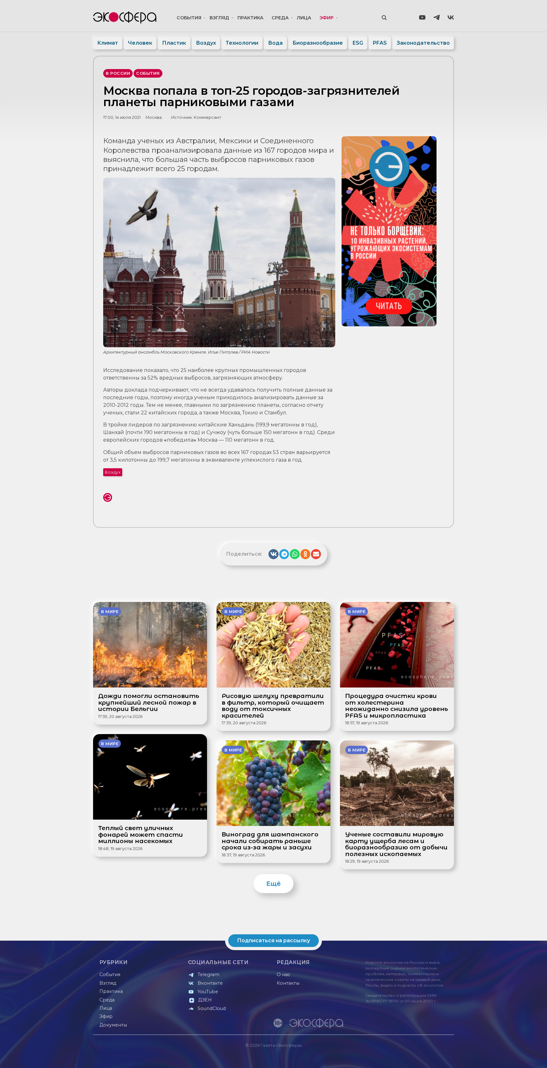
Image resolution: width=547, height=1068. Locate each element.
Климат (107, 43)
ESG (358, 43)
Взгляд (219, 18)
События (189, 18)
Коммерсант (207, 117)
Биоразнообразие (317, 43)
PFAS (380, 43)
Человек (140, 43)
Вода (275, 43)
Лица (304, 18)
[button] (273, 554)
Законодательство (423, 43)
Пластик (174, 43)
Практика (250, 18)
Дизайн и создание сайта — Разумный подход (414, 1056)
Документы (113, 1025)
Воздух (206, 43)
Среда (280, 18)
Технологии (242, 43)
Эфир (326, 18)
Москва (154, 117)
